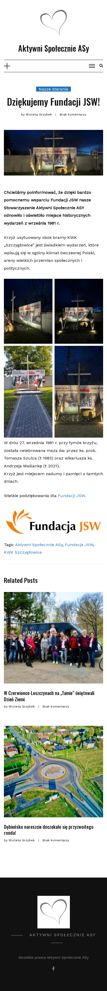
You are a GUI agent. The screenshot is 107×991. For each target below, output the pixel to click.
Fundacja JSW (79, 544)
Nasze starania (53, 89)
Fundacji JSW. (72, 495)
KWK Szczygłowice (23, 552)
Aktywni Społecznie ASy (53, 48)
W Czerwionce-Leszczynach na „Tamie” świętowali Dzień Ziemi (49, 696)
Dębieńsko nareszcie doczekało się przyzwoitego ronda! (48, 829)
